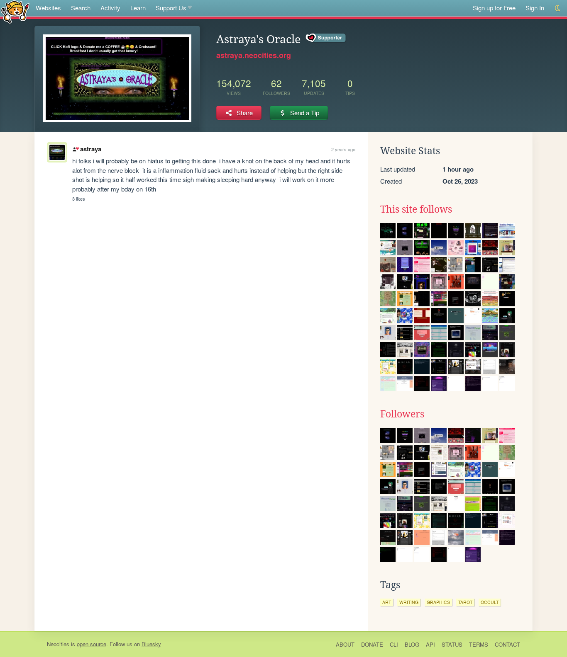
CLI (394, 644)
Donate (372, 644)
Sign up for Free (494, 7)
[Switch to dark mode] (558, 8)
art (386, 602)
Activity (110, 7)
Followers (402, 414)
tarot (465, 602)
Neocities (58, 644)
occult (490, 602)
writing (408, 602)
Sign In (534, 7)
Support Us (171, 7)
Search (80, 7)
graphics (438, 602)
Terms (478, 644)
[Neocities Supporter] (326, 38)
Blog (412, 644)
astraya (90, 148)
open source (91, 644)
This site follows (416, 209)
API (430, 644)
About (345, 644)
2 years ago (343, 149)
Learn (138, 7)
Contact (507, 644)
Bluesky (151, 644)
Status (452, 644)
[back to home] (15, 11)
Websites (48, 7)
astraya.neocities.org (253, 55)
